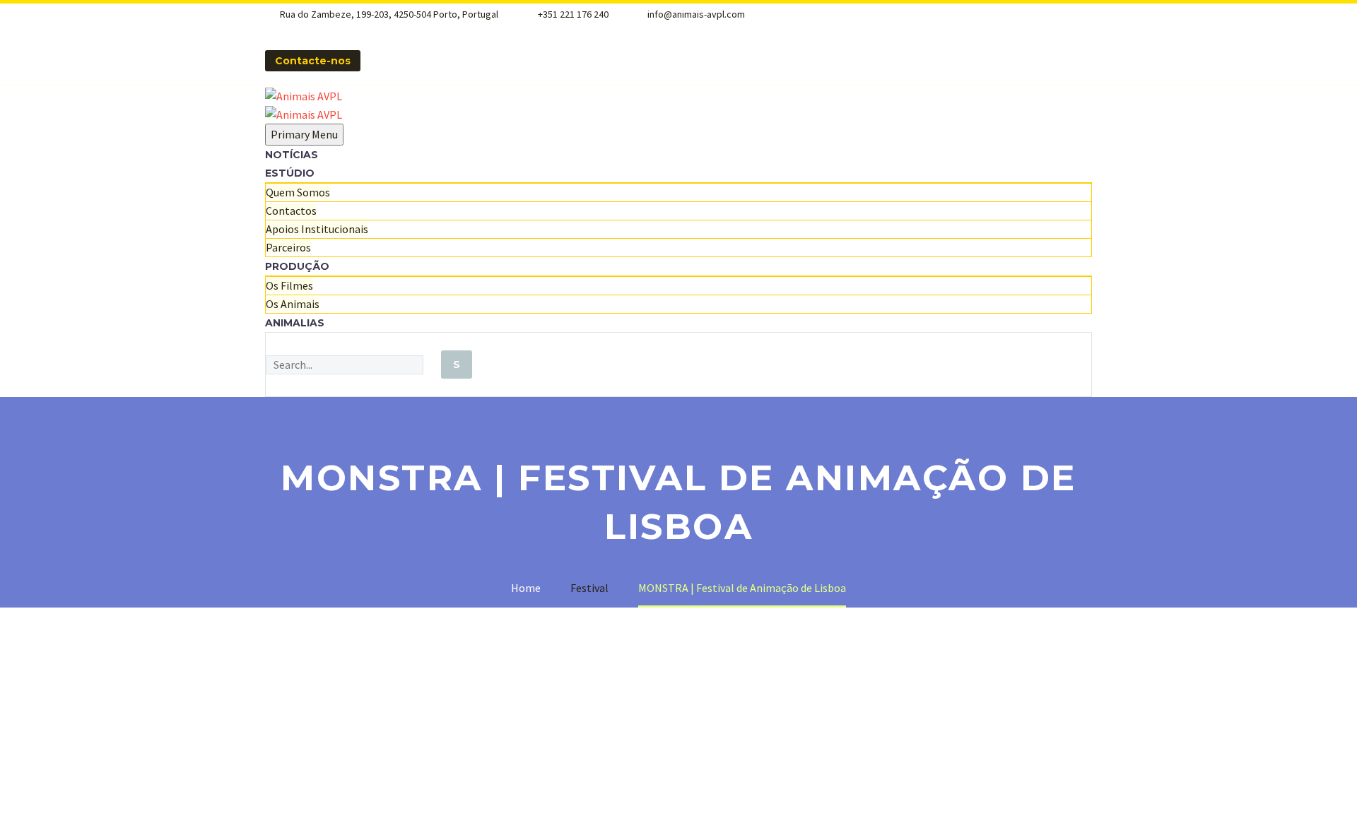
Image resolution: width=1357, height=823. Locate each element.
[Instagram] (389, 30)
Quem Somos (298, 192)
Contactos (291, 210)
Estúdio (290, 173)
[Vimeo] (407, 30)
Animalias (294, 322)
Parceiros (288, 247)
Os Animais (292, 304)
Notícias (291, 154)
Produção (297, 266)
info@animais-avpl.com (696, 14)
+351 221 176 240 (573, 14)
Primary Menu (304, 134)
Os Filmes (289, 285)
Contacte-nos (313, 60)
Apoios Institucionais (317, 229)
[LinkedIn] (371, 30)
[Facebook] (352, 30)
